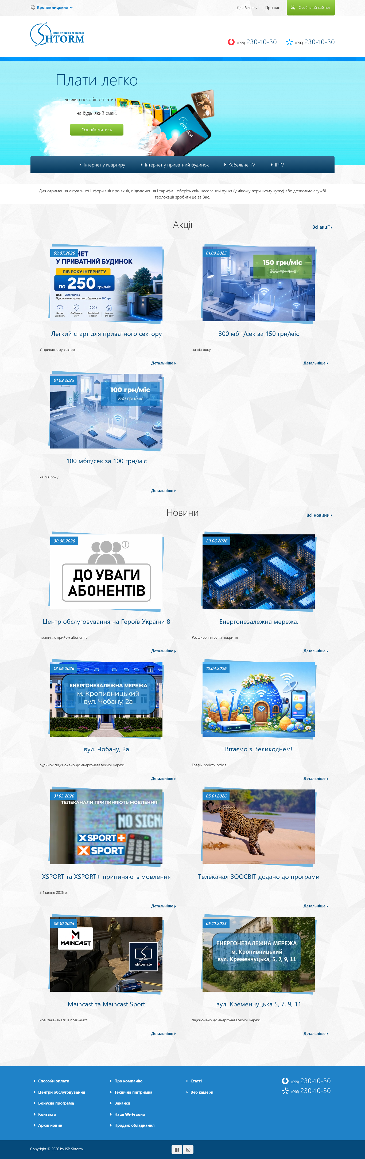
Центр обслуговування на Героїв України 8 (106, 621)
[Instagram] (188, 1149)
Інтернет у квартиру (104, 164)
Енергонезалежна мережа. (258, 621)
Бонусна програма (56, 1103)
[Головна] (57, 30)
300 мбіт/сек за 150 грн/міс (259, 333)
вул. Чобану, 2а (106, 748)
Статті (196, 1080)
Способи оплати (53, 1080)
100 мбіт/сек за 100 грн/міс (106, 460)
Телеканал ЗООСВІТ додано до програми (259, 876)
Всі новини (317, 515)
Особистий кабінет (314, 7)
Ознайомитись (96, 129)
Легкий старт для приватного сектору (106, 333)
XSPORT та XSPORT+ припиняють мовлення (106, 876)
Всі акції (320, 227)
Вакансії (122, 1103)
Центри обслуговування (61, 1092)
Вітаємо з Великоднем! (259, 748)
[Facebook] (177, 1149)
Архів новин (50, 1125)
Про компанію (128, 1080)
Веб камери (202, 1092)
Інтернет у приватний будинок (177, 164)
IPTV (279, 164)
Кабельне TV (241, 164)
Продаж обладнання (134, 1125)
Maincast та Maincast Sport (106, 1003)
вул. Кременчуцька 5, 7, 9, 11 (258, 1003)
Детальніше (162, 363)
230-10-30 (311, 1080)
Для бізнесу (247, 7)
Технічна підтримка (133, 1092)
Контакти (47, 1114)
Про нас (272, 7)
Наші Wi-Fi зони (129, 1114)
